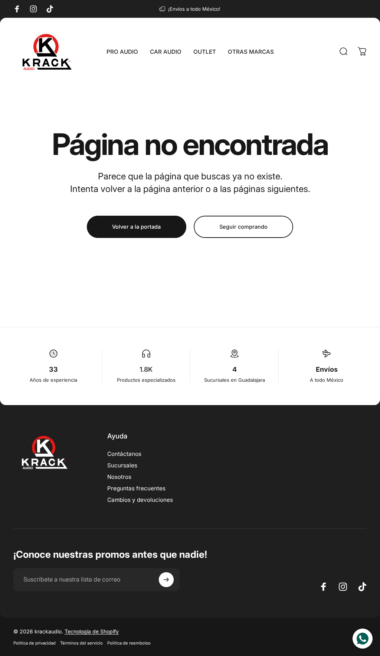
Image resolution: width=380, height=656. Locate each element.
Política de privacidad (34, 643)
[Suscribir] (166, 579)
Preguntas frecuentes (136, 488)
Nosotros (119, 476)
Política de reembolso (129, 643)
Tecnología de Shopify (92, 631)
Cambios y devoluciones (140, 499)
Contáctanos (124, 453)
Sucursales (122, 465)
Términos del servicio (81, 643)
